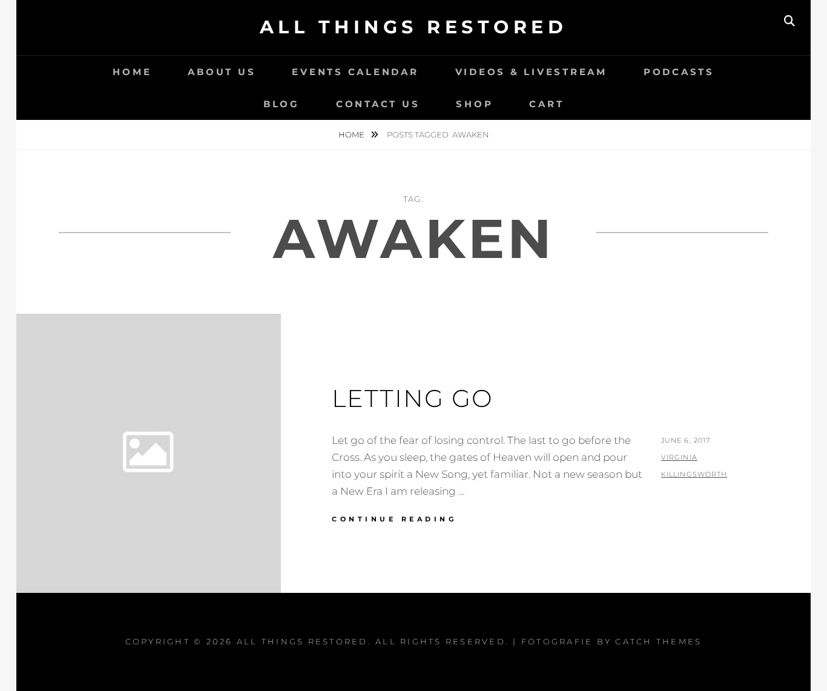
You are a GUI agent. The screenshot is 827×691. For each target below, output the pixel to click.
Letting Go (412, 398)
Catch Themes (658, 641)
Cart (546, 104)
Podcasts (679, 72)
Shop (474, 104)
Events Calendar (355, 72)
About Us (221, 72)
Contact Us (378, 104)
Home (132, 72)
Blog (281, 104)
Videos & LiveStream (531, 72)
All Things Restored (414, 27)
